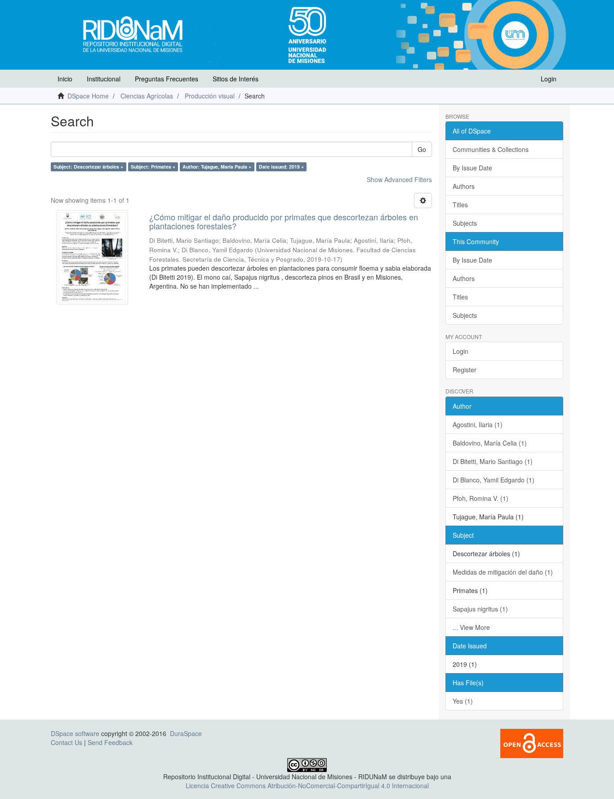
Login (460, 351)
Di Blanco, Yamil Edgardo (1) (493, 479)
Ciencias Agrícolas (146, 95)
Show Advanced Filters (399, 179)
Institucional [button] (103, 78)
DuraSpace (186, 733)
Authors (464, 186)
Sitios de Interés (235, 78)
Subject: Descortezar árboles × (88, 166)
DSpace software (75, 733)
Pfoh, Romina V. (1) (480, 498)
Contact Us (66, 742)
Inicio (65, 78)
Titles (460, 204)
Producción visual (210, 95)
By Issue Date (472, 167)
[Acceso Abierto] (531, 742)
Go (422, 149)
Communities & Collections (491, 149)
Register (464, 369)
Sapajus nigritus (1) (480, 608)
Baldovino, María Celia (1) (490, 442)
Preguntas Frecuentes (166, 78)
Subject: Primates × (153, 166)
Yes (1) (463, 700)
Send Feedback (110, 742)
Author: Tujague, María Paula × (216, 166)
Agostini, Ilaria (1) (478, 424)
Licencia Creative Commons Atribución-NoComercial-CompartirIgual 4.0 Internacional (307, 785)
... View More (471, 627)
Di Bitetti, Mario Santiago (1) (493, 461)
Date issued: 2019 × (281, 166)
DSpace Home (88, 95)
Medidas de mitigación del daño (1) (503, 571)
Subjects (465, 223)
